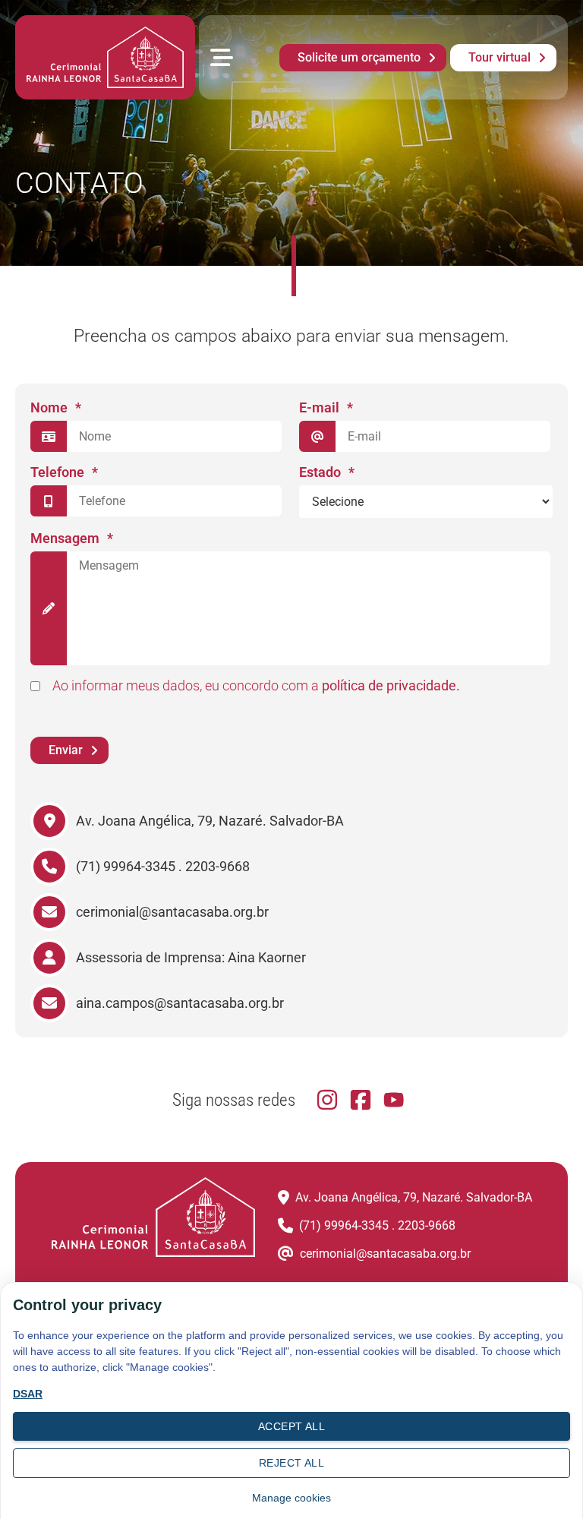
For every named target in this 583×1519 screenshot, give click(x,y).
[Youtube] (394, 1099)
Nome (55, 407)
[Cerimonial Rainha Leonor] (105, 57)
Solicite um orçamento (359, 57)
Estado (327, 472)
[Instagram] (327, 1099)
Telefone (64, 472)
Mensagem (71, 538)
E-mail (326, 407)
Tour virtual (499, 57)
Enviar (66, 750)
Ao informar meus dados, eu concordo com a (256, 685)
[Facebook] (360, 1099)
